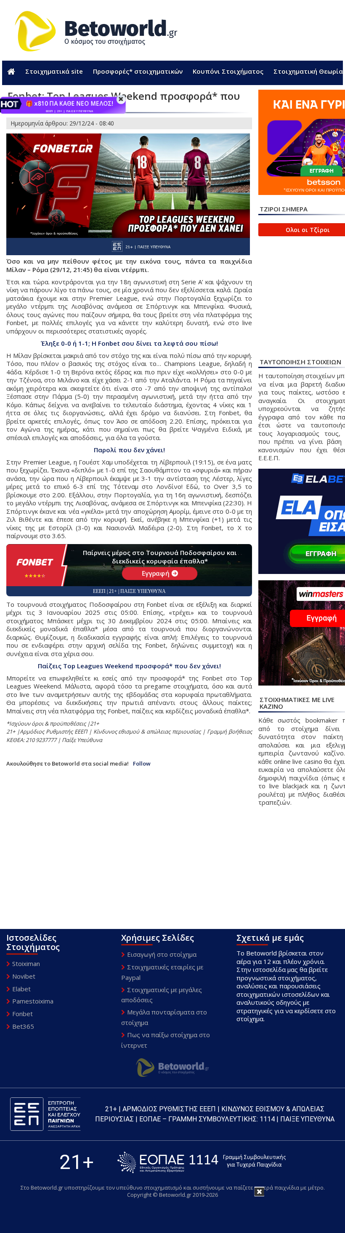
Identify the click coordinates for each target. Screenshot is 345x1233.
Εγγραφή (155, 573)
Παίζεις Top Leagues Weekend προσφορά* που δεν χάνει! (129, 666)
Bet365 (23, 1026)
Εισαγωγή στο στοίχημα (161, 954)
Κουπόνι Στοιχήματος (228, 71)
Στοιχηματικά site (54, 71)
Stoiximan (26, 963)
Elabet (21, 989)
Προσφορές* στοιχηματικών (138, 71)
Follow (142, 763)
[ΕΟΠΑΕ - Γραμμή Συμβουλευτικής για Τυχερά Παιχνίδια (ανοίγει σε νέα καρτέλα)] (201, 1162)
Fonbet (22, 1013)
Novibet (23, 976)
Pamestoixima (32, 1001)
